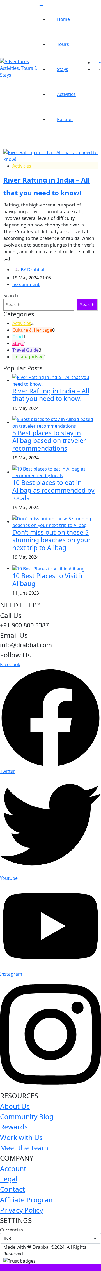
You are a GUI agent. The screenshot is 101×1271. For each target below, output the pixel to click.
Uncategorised (28, 357)
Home (63, 19)
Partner (65, 119)
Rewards (14, 1126)
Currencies (11, 1230)
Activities (66, 94)
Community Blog (27, 1116)
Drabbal (32, 270)
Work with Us (21, 1137)
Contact (12, 1189)
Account (13, 1168)
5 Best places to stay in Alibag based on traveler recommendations (49, 440)
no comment (26, 284)
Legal (8, 1178)
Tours (63, 44)
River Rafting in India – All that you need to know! (50, 394)
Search (10, 295)
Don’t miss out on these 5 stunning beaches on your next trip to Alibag (51, 540)
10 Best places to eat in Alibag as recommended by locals (53, 490)
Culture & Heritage (32, 330)
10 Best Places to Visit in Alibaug (48, 579)
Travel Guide (25, 350)
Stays (62, 69)
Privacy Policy (21, 1210)
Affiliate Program (27, 1199)
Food (17, 337)
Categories (18, 314)
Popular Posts (22, 368)
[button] (97, 69)
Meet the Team (24, 1147)
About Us (15, 1106)
